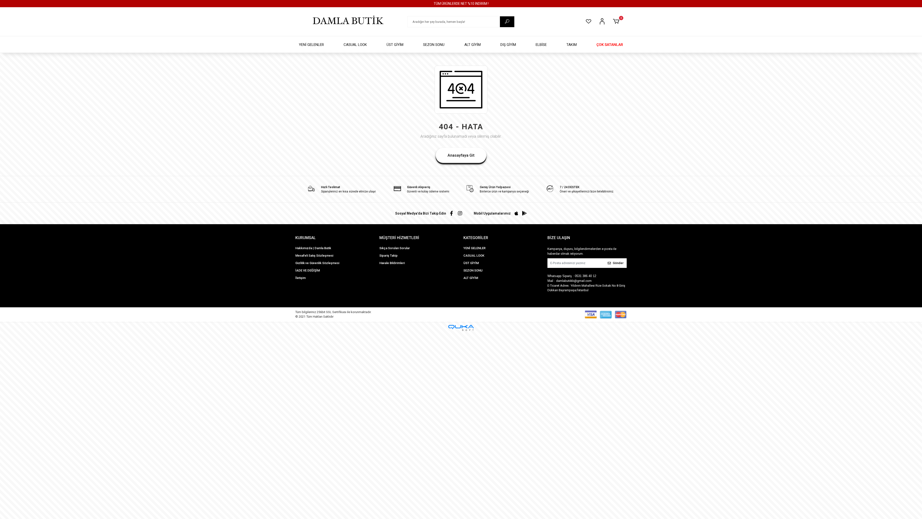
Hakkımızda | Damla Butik (313, 248)
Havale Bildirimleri (392, 263)
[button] (617, 21)
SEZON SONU (433, 45)
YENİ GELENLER (311, 45)
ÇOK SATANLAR (609, 45)
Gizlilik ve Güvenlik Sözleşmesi (317, 263)
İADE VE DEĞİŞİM (307, 270)
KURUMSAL (305, 237)
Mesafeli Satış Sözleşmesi (314, 255)
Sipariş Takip (388, 255)
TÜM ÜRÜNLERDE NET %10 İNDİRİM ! (461, 4)
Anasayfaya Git (461, 155)
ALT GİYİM (472, 45)
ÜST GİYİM (395, 45)
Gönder (618, 263)
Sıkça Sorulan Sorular (394, 248)
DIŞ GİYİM (508, 45)
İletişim (300, 278)
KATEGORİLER (475, 237)
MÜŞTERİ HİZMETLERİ (399, 237)
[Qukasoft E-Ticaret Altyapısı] (461, 328)
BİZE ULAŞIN (558, 237)
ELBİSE (541, 45)
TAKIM (571, 45)
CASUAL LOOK (355, 45)
